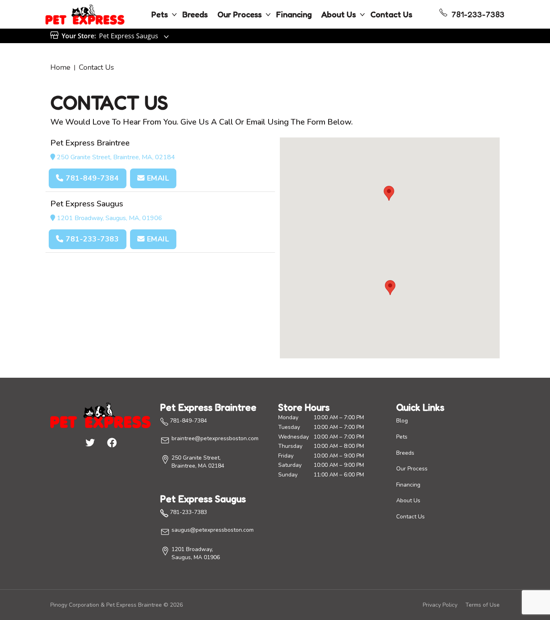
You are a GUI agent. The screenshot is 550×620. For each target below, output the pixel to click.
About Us (338, 14)
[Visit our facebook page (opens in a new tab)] (111, 442)
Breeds (195, 14)
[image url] (84, 13)
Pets (159, 14)
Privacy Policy (440, 605)
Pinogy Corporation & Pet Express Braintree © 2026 (116, 605)
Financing (294, 14)
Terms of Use (482, 605)
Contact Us (391, 14)
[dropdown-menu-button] (174, 14)
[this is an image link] (100, 414)
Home (60, 67)
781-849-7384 (91, 178)
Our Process (239, 14)
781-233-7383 (91, 239)
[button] (390, 287)
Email (157, 178)
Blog (402, 420)
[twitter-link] (90, 442)
